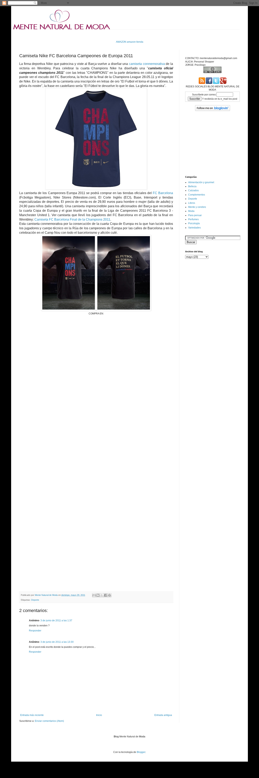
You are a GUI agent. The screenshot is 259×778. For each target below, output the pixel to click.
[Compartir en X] (102, 595)
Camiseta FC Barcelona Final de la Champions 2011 (72, 219)
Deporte (35, 600)
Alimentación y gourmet (201, 182)
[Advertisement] (93, 34)
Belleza (192, 186)
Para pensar (195, 215)
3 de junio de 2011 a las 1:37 (56, 620)
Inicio (99, 715)
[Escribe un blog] (98, 595)
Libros (191, 203)
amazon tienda (135, 41)
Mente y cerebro (197, 207)
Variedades (194, 227)
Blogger (141, 752)
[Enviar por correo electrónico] (94, 595)
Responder (35, 630)
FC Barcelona (163, 193)
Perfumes (193, 219)
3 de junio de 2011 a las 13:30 (57, 642)
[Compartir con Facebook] (106, 595)
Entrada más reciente (32, 715)
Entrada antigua (163, 715)
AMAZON (121, 41)
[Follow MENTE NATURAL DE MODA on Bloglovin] (212, 110)
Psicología (194, 223)
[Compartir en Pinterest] (109, 595)
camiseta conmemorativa (147, 64)
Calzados (193, 190)
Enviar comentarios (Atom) (49, 721)
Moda (191, 211)
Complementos (196, 194)
